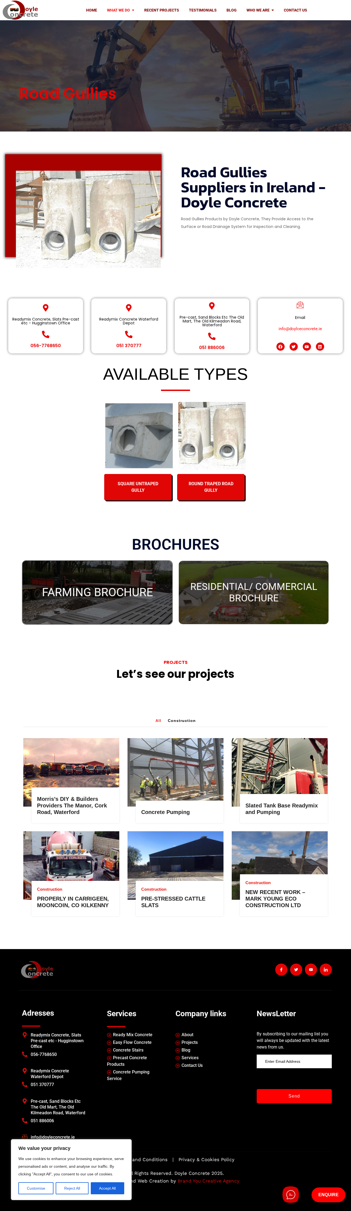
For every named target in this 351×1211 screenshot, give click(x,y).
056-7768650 (45, 345)
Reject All (72, 1188)
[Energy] (75, 742)
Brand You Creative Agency (208, 1181)
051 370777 (128, 345)
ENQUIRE (328, 1194)
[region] (71, 1169)
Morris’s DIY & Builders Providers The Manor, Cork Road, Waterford (72, 805)
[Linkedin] (320, 346)
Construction (182, 720)
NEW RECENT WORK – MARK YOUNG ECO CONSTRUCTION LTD (275, 898)
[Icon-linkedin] (326, 970)
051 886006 (212, 347)
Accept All (107, 1188)
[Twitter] (294, 346)
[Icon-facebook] (281, 970)
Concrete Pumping (165, 812)
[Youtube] (307, 346)
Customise (36, 1188)
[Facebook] (280, 346)
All (158, 720)
